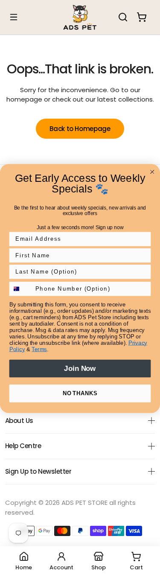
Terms (39, 349)
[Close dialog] (152, 172)
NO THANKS (80, 393)
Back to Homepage (79, 128)
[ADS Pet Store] (80, 17)
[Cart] (141, 17)
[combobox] (21, 289)
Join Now (80, 368)
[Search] (122, 17)
